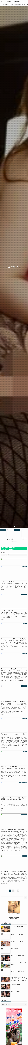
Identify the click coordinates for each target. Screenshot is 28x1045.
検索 (25, 897)
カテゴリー (3, 552)
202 (18, 890)
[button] (12, 526)
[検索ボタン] (26, 1)
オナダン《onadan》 (14, 1)
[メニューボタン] (1, 1)
